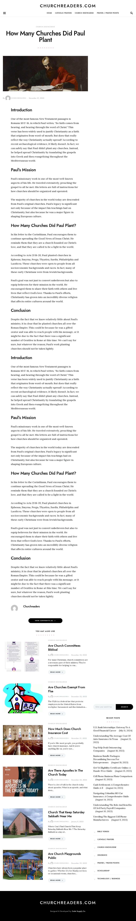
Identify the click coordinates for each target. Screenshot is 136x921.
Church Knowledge (84, 13)
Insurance (102, 855)
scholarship (103, 871)
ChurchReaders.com (68, 6)
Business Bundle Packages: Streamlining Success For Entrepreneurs (106, 759)
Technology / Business (108, 879)
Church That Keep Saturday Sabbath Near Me (66, 814)
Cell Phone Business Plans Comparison (112, 776)
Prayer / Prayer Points (108, 13)
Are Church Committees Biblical (64, 647)
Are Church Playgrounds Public (64, 856)
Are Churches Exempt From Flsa (66, 689)
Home (49, 13)
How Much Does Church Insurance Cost (64, 731)
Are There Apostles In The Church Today (65, 772)
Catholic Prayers (63, 13)
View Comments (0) (44, 621)
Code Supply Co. (79, 911)
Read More (55, 672)
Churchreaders (18, 98)
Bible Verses (103, 832)
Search (124, 707)
